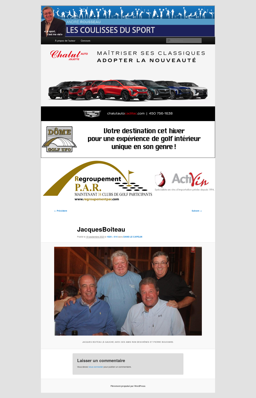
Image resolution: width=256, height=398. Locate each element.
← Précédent (60, 210)
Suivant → (197, 210)
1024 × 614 (112, 236)
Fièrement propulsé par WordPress (128, 386)
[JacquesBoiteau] (128, 291)
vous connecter (96, 366)
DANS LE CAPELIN (132, 236)
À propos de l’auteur (65, 40)
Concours (85, 40)
